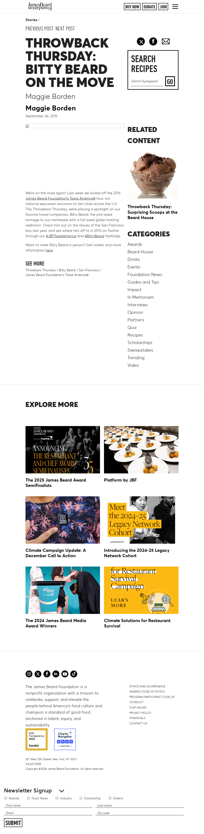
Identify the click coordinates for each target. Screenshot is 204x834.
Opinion (135, 312)
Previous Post (39, 28)
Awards (14, 798)
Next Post (65, 28)
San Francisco (89, 270)
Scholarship (92, 798)
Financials (137, 718)
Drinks (134, 259)
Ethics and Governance (147, 686)
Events (134, 267)
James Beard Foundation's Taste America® (57, 275)
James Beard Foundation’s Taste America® (60, 198)
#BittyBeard (94, 236)
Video (133, 365)
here (49, 250)
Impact (134, 289)
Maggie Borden (51, 107)
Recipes (135, 335)
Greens (118, 798)
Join (163, 6)
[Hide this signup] (60, 790)
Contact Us (138, 723)
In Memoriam (141, 297)
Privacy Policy (140, 713)
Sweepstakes (140, 350)
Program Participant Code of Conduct (152, 699)
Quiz (132, 327)
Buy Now (132, 6)
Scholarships (140, 342)
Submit (13, 822)
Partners (136, 320)
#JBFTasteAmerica (61, 236)
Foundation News (145, 274)
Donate (149, 6)
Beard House (140, 252)
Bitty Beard (67, 270)
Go (170, 81)
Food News (40, 798)
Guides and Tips (143, 282)
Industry (66, 798)
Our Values (138, 707)
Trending (136, 357)
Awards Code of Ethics (147, 691)
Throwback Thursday (41, 270)
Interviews (138, 304)
